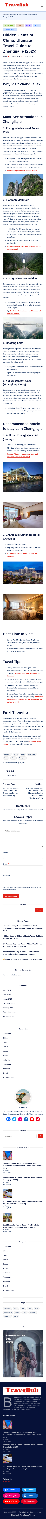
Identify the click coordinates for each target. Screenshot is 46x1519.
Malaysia (6, 1060)
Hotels (37, 25)
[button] (11, 776)
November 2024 (9, 1017)
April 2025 (7, 995)
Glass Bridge (31, 754)
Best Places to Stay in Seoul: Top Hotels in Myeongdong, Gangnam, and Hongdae (21, 953)
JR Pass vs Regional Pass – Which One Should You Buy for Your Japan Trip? (22, 945)
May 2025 (7, 990)
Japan (5, 1051)
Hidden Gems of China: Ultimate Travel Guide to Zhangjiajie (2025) (23, 937)
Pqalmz (10, 771)
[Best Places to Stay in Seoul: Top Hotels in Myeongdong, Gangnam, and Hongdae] (7, 1217)
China (20, 25)
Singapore (7, 1064)
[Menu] (42, 5)
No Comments (29, 56)
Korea (5, 1055)
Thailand (6, 1069)
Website (6, 875)
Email (6, 864)
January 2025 (8, 1008)
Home (5, 14)
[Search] (40, 1136)
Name (6, 852)
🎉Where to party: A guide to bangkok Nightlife (22, 959)
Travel (13, 758)
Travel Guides (10, 30)
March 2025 (7, 999)
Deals (28, 25)
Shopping (32, 1312)
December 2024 (9, 1012)
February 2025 (8, 1003)
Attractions (9, 25)
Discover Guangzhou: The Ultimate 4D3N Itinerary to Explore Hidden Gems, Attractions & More (23, 928)
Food (36, 1308)
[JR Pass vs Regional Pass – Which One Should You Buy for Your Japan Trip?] (7, 1193)
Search (23, 904)
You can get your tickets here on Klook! (22, 170)
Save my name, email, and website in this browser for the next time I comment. (22, 888)
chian (15, 1308)
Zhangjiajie (22, 758)
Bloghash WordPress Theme (23, 1515)
